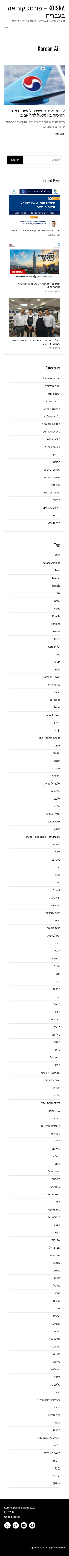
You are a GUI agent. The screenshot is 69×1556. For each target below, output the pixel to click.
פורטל (56, 1285)
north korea (53, 684)
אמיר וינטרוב (53, 814)
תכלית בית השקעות (49, 1437)
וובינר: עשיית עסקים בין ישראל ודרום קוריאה (35, 230)
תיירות (56, 500)
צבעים (56, 1316)
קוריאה (56, 1331)
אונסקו (56, 760)
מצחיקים (55, 454)
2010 (57, 555)
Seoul (57, 707)
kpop (57, 654)
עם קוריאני (54, 1255)
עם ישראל (54, 1247)
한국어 (56, 1483)
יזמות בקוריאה (52, 1080)
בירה (57, 852)
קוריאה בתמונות (51, 492)
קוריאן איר (54, 1339)
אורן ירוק (55, 768)
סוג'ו (58, 1202)
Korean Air (54, 646)
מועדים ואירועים (51, 431)
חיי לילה (55, 1019)
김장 (57, 1468)
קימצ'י (57, 1377)
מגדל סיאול (54, 1110)
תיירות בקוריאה (51, 507)
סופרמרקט (54, 1209)
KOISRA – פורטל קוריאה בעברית (36, 11)
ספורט (56, 462)
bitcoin (56, 578)
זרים (58, 981)
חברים (56, 989)
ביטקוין (56, 844)
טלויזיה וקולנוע (52, 416)
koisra (56, 631)
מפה (57, 1163)
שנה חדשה (54, 1415)
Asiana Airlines (51, 562)
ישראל (56, 1087)
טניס (57, 1049)
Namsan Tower (51, 677)
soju (57, 730)
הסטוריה (55, 958)
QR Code (55, 699)
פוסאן (57, 1270)
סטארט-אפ (54, 1217)
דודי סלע (55, 897)
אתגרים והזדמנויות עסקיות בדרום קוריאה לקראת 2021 (37, 285)
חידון (57, 1011)
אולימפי (56, 753)
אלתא (57, 806)
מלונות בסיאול (52, 446)
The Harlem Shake (49, 738)
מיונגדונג (55, 1133)
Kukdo (56, 662)
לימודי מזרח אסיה (50, 1103)
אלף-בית (55, 791)
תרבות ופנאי (53, 523)
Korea (56, 639)
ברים (57, 875)
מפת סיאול (54, 1171)
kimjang (55, 623)
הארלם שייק (53, 935)
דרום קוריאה (53, 928)
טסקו (57, 1065)
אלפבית (56, 798)
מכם (57, 1141)
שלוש (57, 1407)
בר (58, 867)
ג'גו (58, 882)
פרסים (56, 1300)
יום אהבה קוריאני (50, 1072)
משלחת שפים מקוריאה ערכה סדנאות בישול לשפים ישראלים (36, 341)
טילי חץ (56, 1034)
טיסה (57, 1042)
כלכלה (56, 1095)
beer (57, 570)
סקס (57, 1232)
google (56, 585)
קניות (57, 1392)
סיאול (57, 1224)
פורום (57, 1278)
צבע (58, 1308)
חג (59, 996)
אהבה (57, 745)
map (57, 669)
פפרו (57, 1293)
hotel (57, 601)
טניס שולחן (54, 1057)
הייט (57, 943)
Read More (60, 134)
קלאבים (56, 1384)
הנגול (57, 951)
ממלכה (56, 1148)
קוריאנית (55, 1346)
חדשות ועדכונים (51, 401)
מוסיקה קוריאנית (51, 424)
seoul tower (53, 715)
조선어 (56, 1476)
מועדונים (55, 1118)
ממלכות (55, 1156)
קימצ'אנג (55, 1369)
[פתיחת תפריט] (6, 28)
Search (15, 159)
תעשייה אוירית (52, 1453)
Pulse (57, 692)
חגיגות (56, 1004)
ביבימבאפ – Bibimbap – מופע (43, 836)
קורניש (56, 1354)
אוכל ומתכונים (52, 386)
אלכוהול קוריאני (51, 783)
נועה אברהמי (53, 1194)
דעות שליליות (52, 913)
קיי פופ (56, 1361)
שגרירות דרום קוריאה (48, 1399)
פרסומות (55, 485)
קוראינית (55, 1323)
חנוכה (57, 1027)
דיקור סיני (55, 905)
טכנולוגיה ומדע (52, 409)
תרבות (56, 515)
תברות (56, 1430)
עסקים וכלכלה (52, 469)
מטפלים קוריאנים (50, 1126)
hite (58, 593)
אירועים (56, 776)
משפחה (55, 1179)
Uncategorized (51, 378)
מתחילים (55, 1186)
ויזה (58, 973)
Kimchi (56, 616)
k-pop (57, 608)
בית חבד (55, 859)
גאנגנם (56, 890)
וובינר (57, 966)
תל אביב (55, 1445)
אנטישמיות (54, 821)
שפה (57, 1422)
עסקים (56, 1263)
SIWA (57, 722)
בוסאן (57, 829)
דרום (57, 920)
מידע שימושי (53, 439)
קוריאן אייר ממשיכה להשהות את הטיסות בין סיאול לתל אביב (38, 112)
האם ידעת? (54, 393)
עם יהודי (55, 1240)
